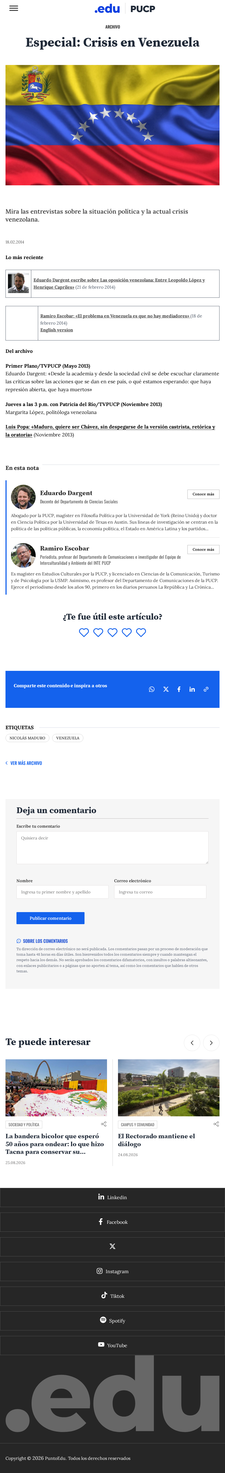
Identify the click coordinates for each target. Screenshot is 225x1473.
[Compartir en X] (166, 1070)
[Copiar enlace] (206, 1070)
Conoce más (203, 875)
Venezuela (67, 1119)
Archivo (112, 27)
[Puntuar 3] (112, 1014)
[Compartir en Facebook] (179, 1070)
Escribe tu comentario (38, 1207)
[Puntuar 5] (141, 1014)
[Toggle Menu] (13, 8)
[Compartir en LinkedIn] (192, 1070)
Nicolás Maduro (27, 1119)
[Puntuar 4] (127, 1014)
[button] (211, 1424)
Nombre (24, 1262)
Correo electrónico (132, 1262)
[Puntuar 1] (84, 1014)
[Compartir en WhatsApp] (151, 1070)
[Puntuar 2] (98, 1014)
